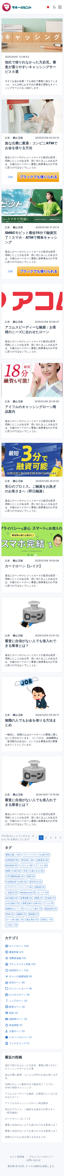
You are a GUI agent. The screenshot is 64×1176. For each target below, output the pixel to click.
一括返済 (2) (11, 892)
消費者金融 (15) (17, 958)
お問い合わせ (33, 1160)
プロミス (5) (26, 865)
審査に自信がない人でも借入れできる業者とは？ (31, 1124)
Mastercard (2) (27, 892)
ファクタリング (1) (19, 1043)
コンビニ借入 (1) (34, 908)
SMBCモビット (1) (14, 908)
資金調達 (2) (15, 1025)
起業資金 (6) (42, 860)
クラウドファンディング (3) (19, 887)
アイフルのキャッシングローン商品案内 (26, 1103)
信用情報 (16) (12, 860)
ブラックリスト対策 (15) (22, 964)
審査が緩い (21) (13, 854)
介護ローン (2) (17, 1031)
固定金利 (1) (50, 908)
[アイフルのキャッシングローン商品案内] (32, 379)
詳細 (10, 176)
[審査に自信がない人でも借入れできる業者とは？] (32, 613)
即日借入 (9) (27, 860)
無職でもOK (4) (13, 871)
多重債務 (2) (26, 898)
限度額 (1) (33, 914)
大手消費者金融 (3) (15, 876)
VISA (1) (10, 914)
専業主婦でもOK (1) (31, 903)
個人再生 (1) (32, 919)
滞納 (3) (30, 876)
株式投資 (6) (12, 865)
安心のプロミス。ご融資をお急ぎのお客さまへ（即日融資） (30, 1111)
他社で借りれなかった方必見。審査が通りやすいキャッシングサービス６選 (30, 67)
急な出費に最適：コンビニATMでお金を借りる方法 (31, 1076)
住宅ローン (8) (17, 982)
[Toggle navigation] (60, 7)
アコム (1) (48, 903)
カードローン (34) (19, 945)
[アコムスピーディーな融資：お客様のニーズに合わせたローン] (32, 300)
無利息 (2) (40, 887)
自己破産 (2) (11, 898)
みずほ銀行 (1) (12, 903)
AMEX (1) (21, 914)
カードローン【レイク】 (23, 566)
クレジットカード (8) (20, 988)
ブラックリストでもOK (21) (36, 854)
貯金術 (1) (50, 898)
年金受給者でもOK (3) (16, 881)
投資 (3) (13, 1012)
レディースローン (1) (20, 1037)
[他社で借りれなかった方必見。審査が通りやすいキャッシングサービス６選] (32, 35)
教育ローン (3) (17, 1006)
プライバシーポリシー (41, 1156)
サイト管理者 (17, 1156)
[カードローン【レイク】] (32, 538)
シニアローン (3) (18, 1000)
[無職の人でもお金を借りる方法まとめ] (32, 693)
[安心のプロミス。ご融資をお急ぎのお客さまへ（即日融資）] (32, 459)
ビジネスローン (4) (19, 994)
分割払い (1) (46, 919)
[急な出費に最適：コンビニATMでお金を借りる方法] (32, 116)
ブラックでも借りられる (38, 177)
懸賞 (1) (38, 898)
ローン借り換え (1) (14, 919)
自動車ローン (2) (18, 1018)
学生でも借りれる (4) (34, 871)
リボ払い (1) (11, 925)
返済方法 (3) (35, 881)
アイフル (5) (41, 865)
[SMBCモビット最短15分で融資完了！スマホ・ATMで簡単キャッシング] (32, 205)
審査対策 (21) (16, 952)
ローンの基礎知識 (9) (20, 976)
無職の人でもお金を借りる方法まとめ (25, 1136)
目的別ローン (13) (19, 970)
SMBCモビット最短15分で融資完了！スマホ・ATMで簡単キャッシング (31, 237)
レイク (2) (43, 892)
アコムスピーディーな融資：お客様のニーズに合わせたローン (31, 1095)
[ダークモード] (54, 7)
